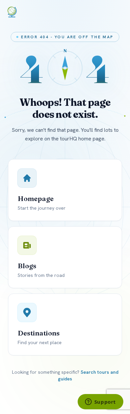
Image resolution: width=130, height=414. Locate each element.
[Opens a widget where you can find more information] (100, 402)
